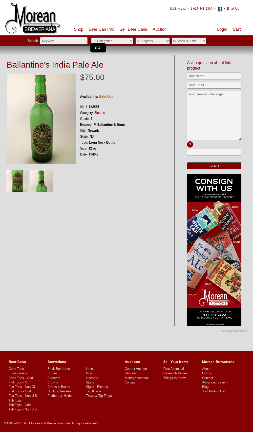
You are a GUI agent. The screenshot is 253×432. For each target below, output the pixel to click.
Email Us (233, 8)
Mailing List (178, 8)
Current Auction (136, 369)
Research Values (175, 373)
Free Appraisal (173, 369)
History (207, 373)
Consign (130, 382)
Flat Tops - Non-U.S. (23, 396)
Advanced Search (215, 382)
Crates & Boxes (58, 387)
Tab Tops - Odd (20, 405)
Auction (160, 29)
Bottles (100, 113)
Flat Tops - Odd (20, 391)
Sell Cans (133, 29)
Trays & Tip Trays (99, 396)
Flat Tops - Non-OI (22, 387)
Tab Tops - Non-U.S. (23, 409)
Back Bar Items (58, 369)
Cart (236, 29)
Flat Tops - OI (18, 382)
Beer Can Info (101, 29)
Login (222, 29)
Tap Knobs (93, 391)
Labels (90, 369)
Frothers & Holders (60, 396)
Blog (205, 387)
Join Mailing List (213, 391)
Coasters (53, 378)
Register (131, 373)
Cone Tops (16, 369)
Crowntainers (18, 373)
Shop (78, 29)
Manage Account (137, 378)
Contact (207, 378)
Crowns (52, 382)
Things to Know (174, 378)
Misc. (90, 373)
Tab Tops (15, 400)
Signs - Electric (97, 387)
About (206, 369)
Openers (92, 378)
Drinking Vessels (59, 391)
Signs (90, 382)
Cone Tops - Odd (21, 378)
